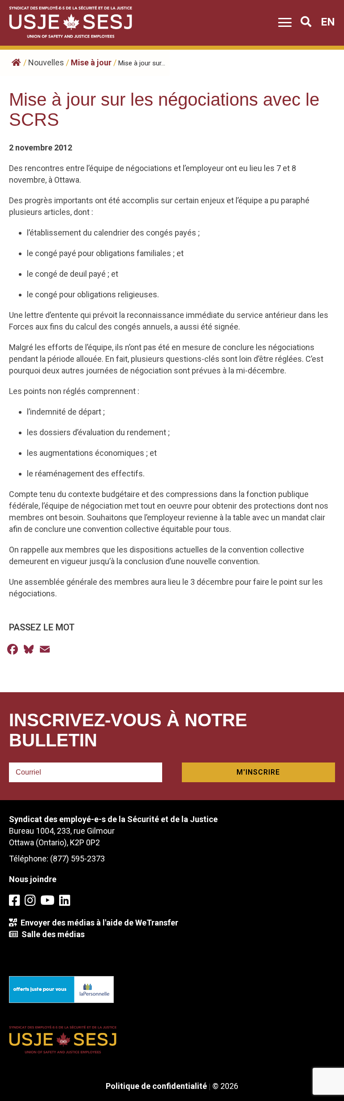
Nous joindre (32, 879)
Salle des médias (51, 934)
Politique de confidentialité (156, 1086)
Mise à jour (91, 62)
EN (328, 22)
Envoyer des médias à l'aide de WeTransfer (97, 922)
